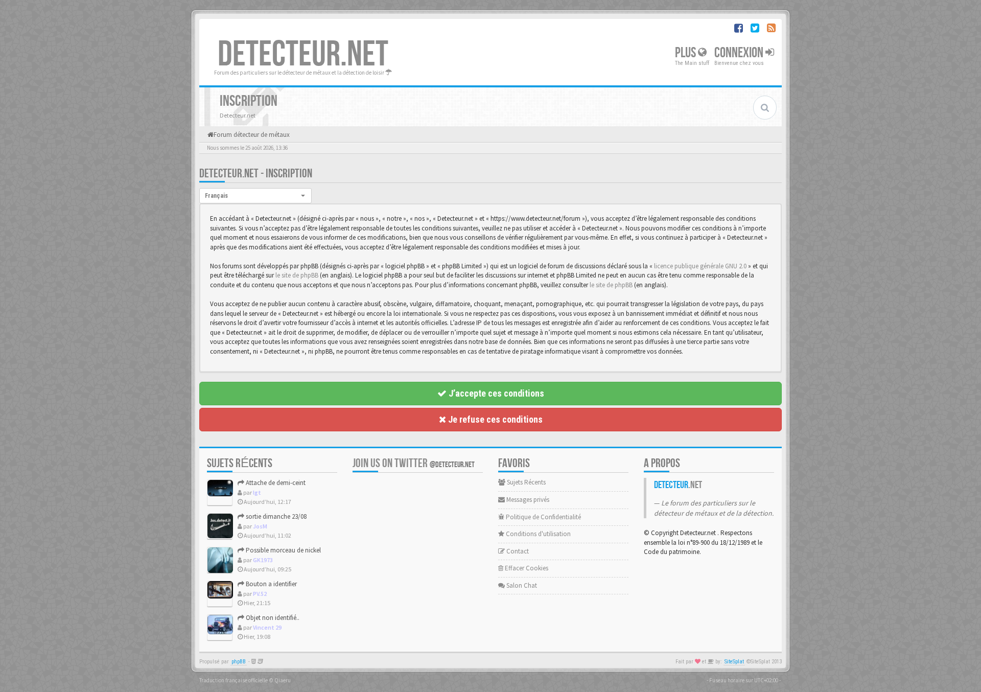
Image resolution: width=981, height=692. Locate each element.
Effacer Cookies (525, 568)
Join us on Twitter (414, 463)
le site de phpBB (296, 275)
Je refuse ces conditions (494, 419)
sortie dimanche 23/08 (275, 516)
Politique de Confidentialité (542, 517)
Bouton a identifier (270, 584)
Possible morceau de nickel (282, 550)
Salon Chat (521, 585)
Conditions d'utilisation (537, 533)
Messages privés (527, 499)
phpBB (238, 661)
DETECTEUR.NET (303, 54)
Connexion (739, 52)
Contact (517, 551)
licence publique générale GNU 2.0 (700, 266)
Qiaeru (282, 680)
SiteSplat (734, 661)
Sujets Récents (525, 482)
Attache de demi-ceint (275, 482)
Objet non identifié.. (271, 617)
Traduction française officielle (233, 680)
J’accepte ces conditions (495, 393)
